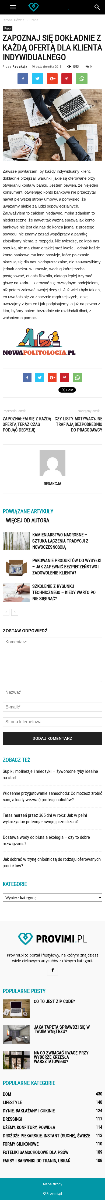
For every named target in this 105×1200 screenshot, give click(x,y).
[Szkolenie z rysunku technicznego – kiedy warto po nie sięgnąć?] (16, 592)
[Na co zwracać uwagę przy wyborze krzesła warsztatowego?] (16, 1060)
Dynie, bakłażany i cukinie (29, 1110)
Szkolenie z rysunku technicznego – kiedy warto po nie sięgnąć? (64, 592)
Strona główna (13, 20)
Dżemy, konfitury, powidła (29, 1127)
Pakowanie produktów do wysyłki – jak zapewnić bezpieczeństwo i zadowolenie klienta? (66, 566)
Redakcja (19, 66)
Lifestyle (12, 1102)
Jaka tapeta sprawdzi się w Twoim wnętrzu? (62, 1029)
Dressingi (12, 1119)
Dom (7, 1094)
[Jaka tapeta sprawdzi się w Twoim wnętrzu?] (16, 1034)
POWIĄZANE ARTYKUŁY (28, 511)
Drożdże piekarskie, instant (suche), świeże (46, 1135)
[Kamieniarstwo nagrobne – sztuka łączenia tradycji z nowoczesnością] (16, 541)
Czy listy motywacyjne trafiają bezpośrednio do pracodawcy (78, 424)
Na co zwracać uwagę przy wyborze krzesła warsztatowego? (61, 1057)
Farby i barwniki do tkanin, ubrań (37, 1160)
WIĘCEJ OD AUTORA (27, 520)
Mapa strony (52, 1184)
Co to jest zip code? (54, 1001)
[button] (97, 7)
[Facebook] (52, 970)
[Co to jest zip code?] (16, 1008)
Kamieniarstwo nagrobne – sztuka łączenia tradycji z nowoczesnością (60, 541)
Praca (7, 28)
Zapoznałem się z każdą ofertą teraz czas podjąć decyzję (27, 424)
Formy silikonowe (20, 1144)
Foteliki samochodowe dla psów (35, 1152)
